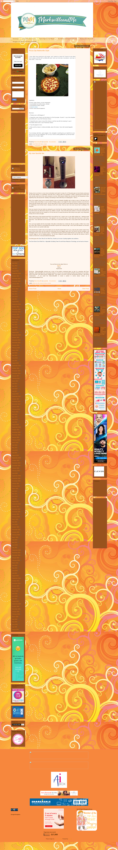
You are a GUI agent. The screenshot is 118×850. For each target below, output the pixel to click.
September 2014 (16, 304)
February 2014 (16, 286)
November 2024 (16, 583)
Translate (17, 180)
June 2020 (15, 473)
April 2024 (14, 565)
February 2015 (16, 317)
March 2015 (15, 319)
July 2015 (14, 329)
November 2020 (16, 478)
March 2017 (15, 381)
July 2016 (14, 360)
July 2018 (14, 422)
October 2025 (15, 606)
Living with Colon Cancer (29, 38)
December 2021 (16, 511)
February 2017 (16, 378)
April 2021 (14, 491)
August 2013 (15, 271)
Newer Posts (32, 288)
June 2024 (15, 570)
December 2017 (16, 404)
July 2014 (14, 299)
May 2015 (14, 324)
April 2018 (14, 414)
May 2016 (14, 355)
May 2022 (14, 522)
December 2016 (16, 373)
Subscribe (18, 65)
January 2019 (15, 437)
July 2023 (14, 547)
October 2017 (15, 399)
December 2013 (16, 281)
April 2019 (14, 445)
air (36, 283)
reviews (49, 283)
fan (38, 283)
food (34, 144)
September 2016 (16, 365)
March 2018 (15, 411)
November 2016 (16, 370)
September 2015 (16, 335)
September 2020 (16, 475)
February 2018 (16, 409)
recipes (45, 144)
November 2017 (16, 401)
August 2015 (15, 332)
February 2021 (16, 486)
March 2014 (15, 288)
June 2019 (15, 450)
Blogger (70, 838)
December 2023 (16, 555)
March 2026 (15, 616)
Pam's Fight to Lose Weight (47, 38)
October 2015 (15, 337)
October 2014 (15, 306)
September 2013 (16, 273)
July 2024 (14, 573)
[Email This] (59, 142)
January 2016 (15, 345)
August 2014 (15, 301)
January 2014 (15, 283)
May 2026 (14, 621)
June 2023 (15, 545)
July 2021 (14, 499)
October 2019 (15, 460)
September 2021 (16, 504)
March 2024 (15, 563)
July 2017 (14, 391)
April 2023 (14, 539)
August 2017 (15, 393)
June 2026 (15, 624)
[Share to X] (62, 142)
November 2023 (16, 552)
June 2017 (15, 388)
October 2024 (15, 580)
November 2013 (16, 278)
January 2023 (15, 532)
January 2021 (15, 483)
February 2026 (16, 614)
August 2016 (15, 363)
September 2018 (16, 427)
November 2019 (16, 463)
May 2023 (14, 542)
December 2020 (16, 481)
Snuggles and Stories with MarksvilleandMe (25, 41)
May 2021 (14, 493)
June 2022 (15, 524)
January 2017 (15, 376)
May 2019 (14, 447)
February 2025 (16, 588)
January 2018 (15, 406)
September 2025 (16, 603)
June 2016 (15, 358)
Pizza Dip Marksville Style (39, 51)
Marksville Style (39, 144)
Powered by (14, 71)
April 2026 (14, 619)
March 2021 (15, 488)
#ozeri (34, 283)
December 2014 (16, 311)
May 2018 (14, 417)
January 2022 (15, 514)
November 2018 (16, 432)
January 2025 (15, 586)
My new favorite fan (36, 153)
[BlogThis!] (61, 142)
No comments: (52, 141)
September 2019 (16, 458)
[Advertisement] (18, 137)
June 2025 (15, 596)
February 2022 (16, 516)
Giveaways (16, 38)
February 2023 (16, 534)
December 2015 (16, 342)
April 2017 (14, 383)
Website (59, 265)
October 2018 (15, 429)
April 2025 (14, 593)
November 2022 (16, 529)
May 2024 (14, 568)
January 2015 (15, 314)
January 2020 (15, 468)
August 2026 (15, 629)
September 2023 (16, 550)
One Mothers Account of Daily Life (67, 38)
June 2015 (15, 327)
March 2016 (15, 350)
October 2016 (15, 368)
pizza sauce (35, 107)
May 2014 (14, 294)
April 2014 (14, 291)
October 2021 (15, 506)
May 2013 (14, 265)
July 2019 (14, 452)
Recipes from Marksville (86, 38)
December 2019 (16, 465)
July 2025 (14, 598)
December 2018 (16, 434)
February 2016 (16, 347)
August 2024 (15, 575)
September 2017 (16, 396)
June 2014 (15, 296)
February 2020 (16, 470)
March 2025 (15, 591)
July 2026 (14, 627)
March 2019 (15, 442)
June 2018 (15, 419)
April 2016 (14, 352)
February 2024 (16, 560)
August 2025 (15, 601)
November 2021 (16, 509)
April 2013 (14, 263)
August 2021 (15, 501)
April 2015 (14, 322)
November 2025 (16, 609)
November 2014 (16, 309)
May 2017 (14, 386)
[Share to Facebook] (64, 142)
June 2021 (15, 496)
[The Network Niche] (18, 717)
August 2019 (15, 455)
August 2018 (15, 424)
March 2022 (15, 519)
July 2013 (14, 268)
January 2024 (15, 557)
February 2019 (16, 440)
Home (59, 288)
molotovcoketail (58, 838)
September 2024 (16, 578)
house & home (43, 283)
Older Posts (85, 288)
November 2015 (16, 340)
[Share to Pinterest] (65, 142)
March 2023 (15, 537)
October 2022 (15, 527)
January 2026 (15, 611)
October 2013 (15, 276)
